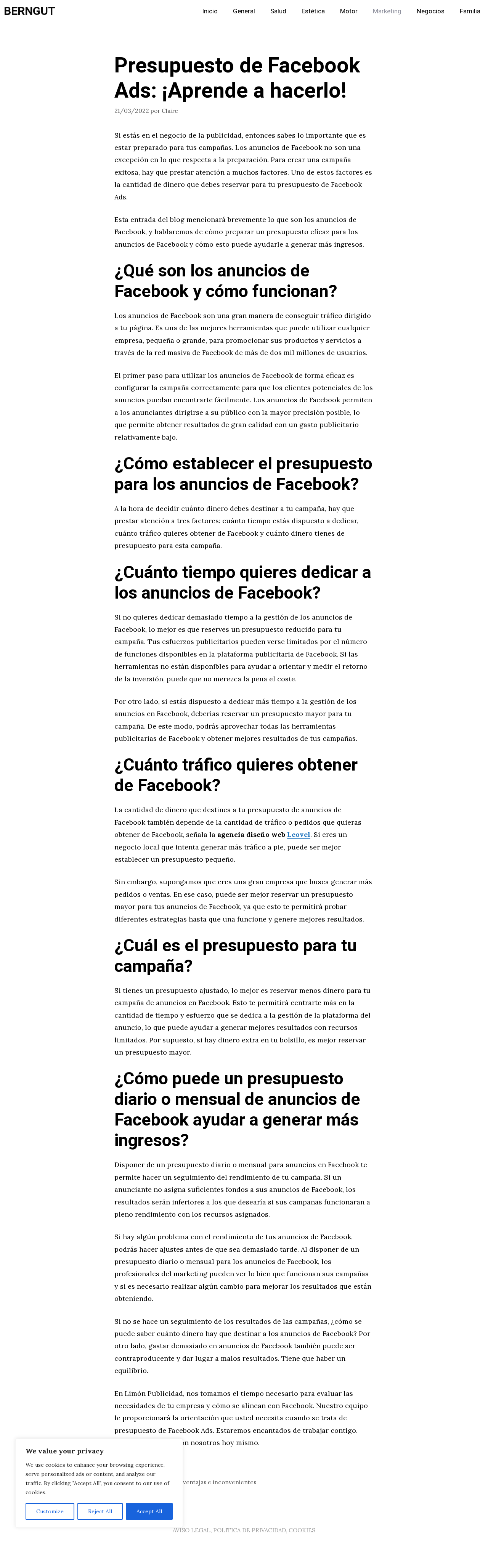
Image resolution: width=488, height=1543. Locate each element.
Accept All (149, 1511)
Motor (349, 11)
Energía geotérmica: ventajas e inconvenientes (190, 1482)
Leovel (298, 834)
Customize (50, 1511)
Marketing (387, 11)
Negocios (431, 11)
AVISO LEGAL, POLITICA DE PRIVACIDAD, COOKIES (244, 1530)
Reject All (100, 1511)
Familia (470, 11)
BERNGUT (29, 11)
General (244, 11)
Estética (313, 11)
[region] (99, 1483)
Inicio (210, 11)
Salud (278, 11)
